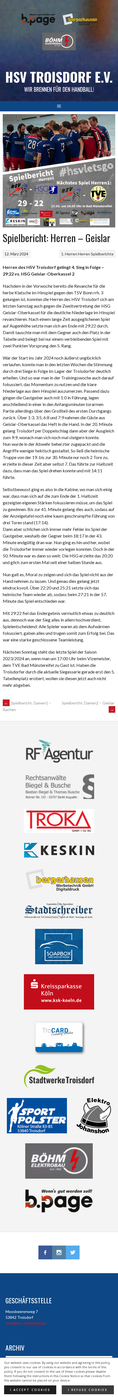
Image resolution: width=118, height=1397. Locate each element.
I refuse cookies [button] (88, 1390)
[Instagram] (59, 1252)
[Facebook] (45, 1252)
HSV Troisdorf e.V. (59, 77)
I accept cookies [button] (30, 1390)
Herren (84, 253)
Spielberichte (102, 253)
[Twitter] (73, 1252)
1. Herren (69, 253)
